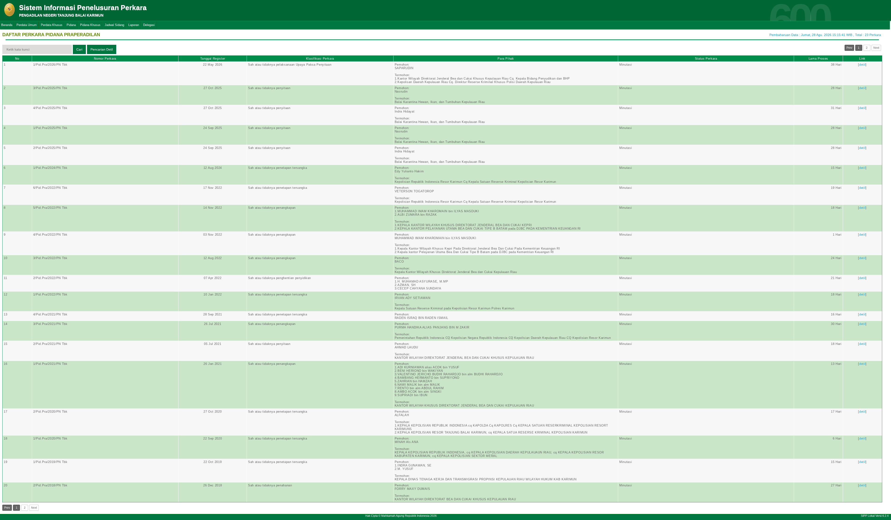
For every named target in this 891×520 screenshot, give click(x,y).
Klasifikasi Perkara (320, 58)
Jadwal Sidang (114, 25)
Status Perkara (706, 58)
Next (876, 47)
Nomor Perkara (105, 58)
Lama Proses (818, 58)
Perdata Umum (26, 25)
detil (862, 64)
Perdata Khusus (51, 25)
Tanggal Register (212, 58)
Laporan (133, 25)
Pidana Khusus (90, 25)
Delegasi (149, 25)
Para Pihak (505, 58)
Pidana (71, 25)
